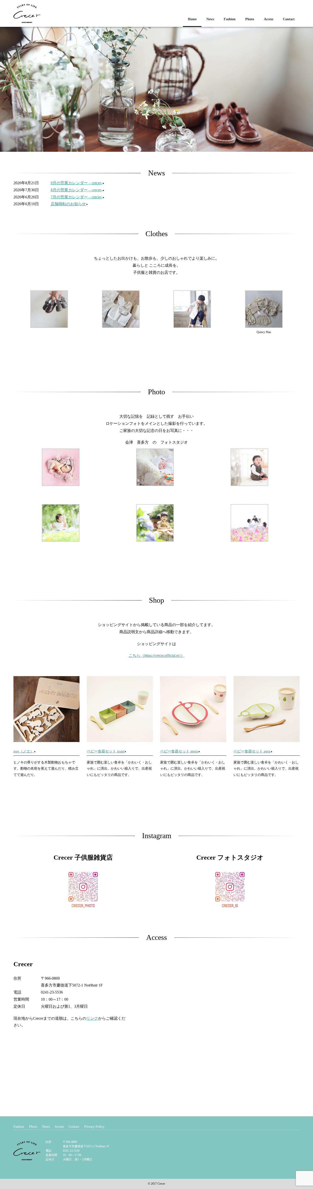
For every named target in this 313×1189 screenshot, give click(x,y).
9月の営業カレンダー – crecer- (76, 183)
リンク (92, 1018)
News (210, 19)
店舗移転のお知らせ (68, 204)
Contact (289, 19)
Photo (249, 19)
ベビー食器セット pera (252, 751)
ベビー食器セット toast (105, 751)
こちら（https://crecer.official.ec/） (157, 655)
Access (268, 19)
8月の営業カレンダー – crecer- (76, 190)
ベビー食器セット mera (179, 751)
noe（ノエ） (23, 751)
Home (192, 19)
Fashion (229, 19)
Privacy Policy (94, 1126)
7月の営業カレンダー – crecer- (76, 197)
